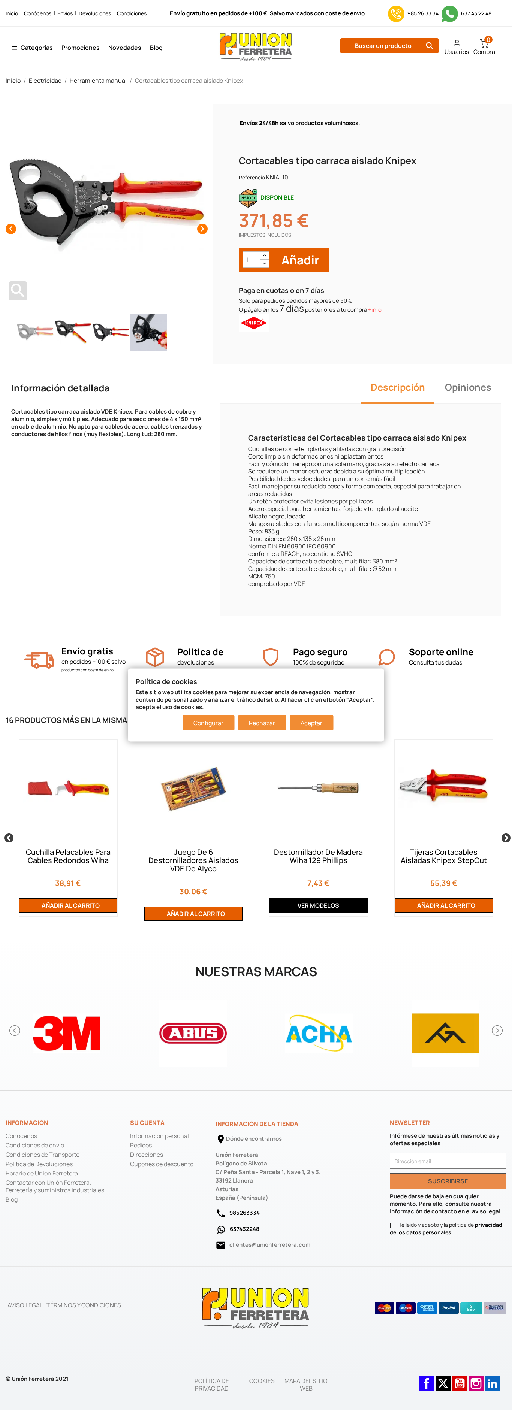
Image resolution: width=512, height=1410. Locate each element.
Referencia (252, 177)
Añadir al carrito (70, 905)
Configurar (208, 722)
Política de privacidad (212, 1384)
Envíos (65, 13)
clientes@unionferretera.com (269, 1245)
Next (504, 837)
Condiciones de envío (35, 1145)
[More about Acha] (319, 1030)
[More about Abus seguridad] (193, 1030)
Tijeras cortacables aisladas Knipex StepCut (444, 856)
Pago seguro (320, 651)
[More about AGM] (445, 1030)
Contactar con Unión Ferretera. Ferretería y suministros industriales (55, 1186)
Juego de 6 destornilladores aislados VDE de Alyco (193, 860)
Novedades (124, 47)
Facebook (426, 1379)
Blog (156, 47)
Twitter (443, 1379)
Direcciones (146, 1154)
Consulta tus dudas (435, 662)
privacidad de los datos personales (446, 1228)
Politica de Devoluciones (39, 1164)
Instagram (476, 1379)
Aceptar (311, 722)
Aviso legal (25, 1305)
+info (375, 310)
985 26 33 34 (423, 13)
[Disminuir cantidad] (264, 263)
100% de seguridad (318, 662)
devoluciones (195, 662)
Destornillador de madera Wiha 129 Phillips (318, 856)
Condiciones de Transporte (42, 1154)
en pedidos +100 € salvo (93, 661)
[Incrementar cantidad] (264, 255)
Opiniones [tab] (468, 387)
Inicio (12, 13)
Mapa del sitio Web (306, 1384)
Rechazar (262, 722)
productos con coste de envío (87, 669)
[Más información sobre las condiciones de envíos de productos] (39, 660)
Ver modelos (318, 905)
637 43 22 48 (475, 13)
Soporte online (441, 651)
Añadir (299, 260)
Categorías (37, 47)
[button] (15, 1031)
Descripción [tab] (398, 387)
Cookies (262, 1381)
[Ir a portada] (256, 1308)
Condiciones (132, 13)
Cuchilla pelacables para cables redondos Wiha (68, 856)
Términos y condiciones (83, 1305)
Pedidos (141, 1145)
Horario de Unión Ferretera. (42, 1173)
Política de (200, 651)
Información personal (159, 1136)
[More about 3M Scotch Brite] (67, 1030)
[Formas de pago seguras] (440, 1308)
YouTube (459, 1379)
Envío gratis (87, 651)
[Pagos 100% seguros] (271, 657)
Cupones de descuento (161, 1164)
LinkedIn (492, 1379)
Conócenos (37, 13)
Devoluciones (95, 13)
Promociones (80, 47)
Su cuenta (147, 1123)
